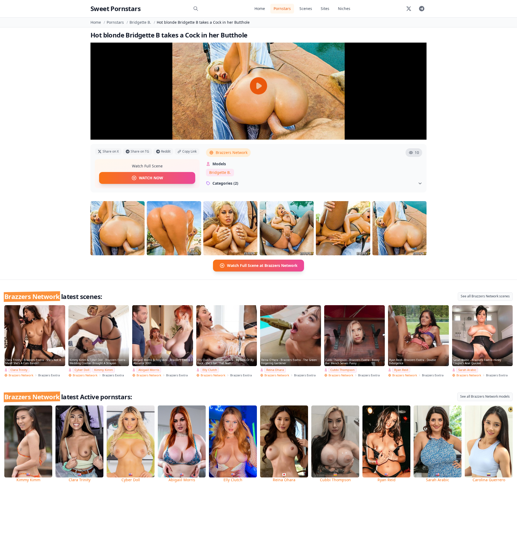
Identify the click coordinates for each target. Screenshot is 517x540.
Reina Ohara (275, 370)
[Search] (196, 8)
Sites (325, 8)
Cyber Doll (82, 370)
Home (259, 8)
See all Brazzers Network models (485, 396)
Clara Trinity (19, 370)
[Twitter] (409, 8)
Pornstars (282, 8)
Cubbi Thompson (342, 370)
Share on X (111, 151)
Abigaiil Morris (148, 370)
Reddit (165, 151)
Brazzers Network (231, 152)
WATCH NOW (151, 177)
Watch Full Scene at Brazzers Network (262, 265)
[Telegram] (422, 8)
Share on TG (140, 151)
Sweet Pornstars (115, 8)
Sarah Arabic (467, 370)
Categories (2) (225, 183)
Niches (344, 8)
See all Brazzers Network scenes (485, 296)
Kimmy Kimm (103, 370)
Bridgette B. (140, 22)
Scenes (305, 8)
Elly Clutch (209, 370)
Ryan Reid (401, 370)
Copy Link (189, 151)
